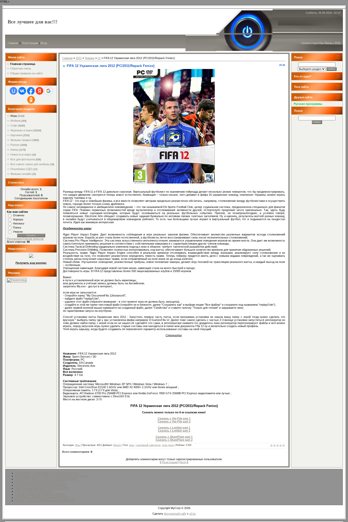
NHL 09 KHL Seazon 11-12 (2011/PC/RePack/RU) (46, 479)
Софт (14, 125)
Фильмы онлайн (20, 173)
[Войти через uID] (13, 91)
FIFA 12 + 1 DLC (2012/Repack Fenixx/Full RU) (44, 500)
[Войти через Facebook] (31, 91)
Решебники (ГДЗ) (21, 169)
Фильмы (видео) (21, 140)
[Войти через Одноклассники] (31, 100)
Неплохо (18, 223)
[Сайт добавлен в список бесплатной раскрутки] (16, 279)
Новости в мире (20, 154)
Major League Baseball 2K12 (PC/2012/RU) (42, 488)
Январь (90, 58)
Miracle (117, 445)
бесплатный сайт (175, 513)
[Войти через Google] (48, 91)
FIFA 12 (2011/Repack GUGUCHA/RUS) (40, 494)
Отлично (18, 215)
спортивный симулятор (148, 445)
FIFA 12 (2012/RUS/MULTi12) (33, 491)
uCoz (192, 513)
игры (131, 445)
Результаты (14, 238)
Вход (44, 43)
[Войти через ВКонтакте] (22, 91)
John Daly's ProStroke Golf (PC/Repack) (40, 485)
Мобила (15, 120)
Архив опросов (34, 238)
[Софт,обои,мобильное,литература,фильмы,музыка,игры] (31, 256)
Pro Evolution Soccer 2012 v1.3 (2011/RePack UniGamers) (52, 475)
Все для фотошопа (22, 159)
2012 (79, 58)
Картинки (16, 135)
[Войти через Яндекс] (39, 91)
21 (99, 58)
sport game (168, 445)
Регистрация (30, 43)
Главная (13, 43)
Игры (13, 115)
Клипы (14, 149)
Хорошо (18, 219)
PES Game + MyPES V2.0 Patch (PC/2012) (42, 497)
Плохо (17, 227)
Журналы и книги (21, 130)
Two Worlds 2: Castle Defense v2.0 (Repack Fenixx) (48, 472)
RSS (337, 43)
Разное (15, 144)
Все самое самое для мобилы (29, 164)
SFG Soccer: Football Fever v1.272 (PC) (40, 482)
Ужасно (18, 231)
